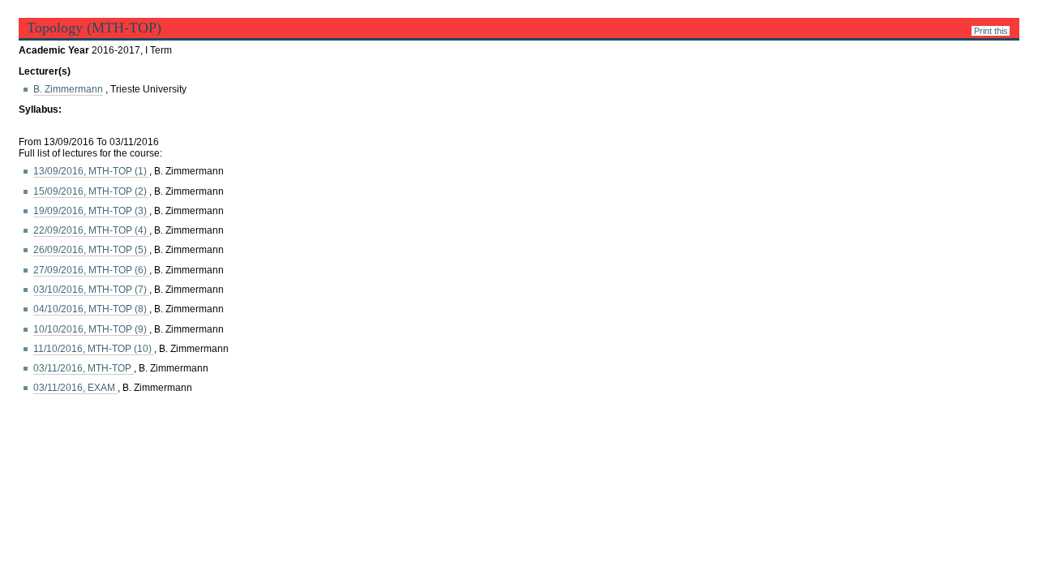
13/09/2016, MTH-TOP (91, 171)
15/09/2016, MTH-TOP (91, 191)
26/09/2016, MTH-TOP (91, 250)
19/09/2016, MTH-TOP (91, 211)
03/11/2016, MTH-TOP (83, 368)
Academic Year (55, 50)
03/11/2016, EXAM (75, 387)
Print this (991, 31)
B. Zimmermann (68, 89)
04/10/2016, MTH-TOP (91, 309)
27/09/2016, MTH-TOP (91, 270)
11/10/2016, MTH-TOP (93, 348)
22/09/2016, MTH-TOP (91, 230)
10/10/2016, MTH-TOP (91, 329)
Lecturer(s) (45, 71)
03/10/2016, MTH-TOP (91, 289)
